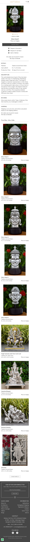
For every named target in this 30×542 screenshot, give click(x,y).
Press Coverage (5, 509)
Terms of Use (19, 538)
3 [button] (15, 34)
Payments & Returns (23, 507)
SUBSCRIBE (15, 493)
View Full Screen (15, 36)
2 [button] (14, 34)
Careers (27, 509)
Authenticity (26, 503)
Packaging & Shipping (23, 505)
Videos (3, 510)
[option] (15, 19)
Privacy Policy (11, 538)
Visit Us (27, 512)
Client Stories (4, 507)
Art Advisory (4, 505)
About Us (3, 503)
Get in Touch (25, 510)
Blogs (2, 512)
